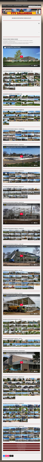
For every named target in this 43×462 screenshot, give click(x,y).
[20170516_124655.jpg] (12, 333)
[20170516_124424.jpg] (25, 329)
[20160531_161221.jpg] (6, 84)
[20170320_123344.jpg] (6, 189)
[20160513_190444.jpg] (18, 100)
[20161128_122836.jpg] (25, 132)
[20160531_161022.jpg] (37, 81)
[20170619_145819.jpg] (12, 345)
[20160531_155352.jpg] (12, 81)
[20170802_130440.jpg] (31, 390)
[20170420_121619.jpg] (6, 273)
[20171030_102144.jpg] (25, 406)
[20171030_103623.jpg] (25, 417)
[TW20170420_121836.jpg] (31, 287)
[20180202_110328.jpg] (37, 429)
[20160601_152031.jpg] (6, 88)
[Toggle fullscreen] (39, 23)
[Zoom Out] (39, 34)
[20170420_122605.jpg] (18, 280)
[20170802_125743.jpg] (25, 383)
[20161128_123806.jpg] (31, 139)
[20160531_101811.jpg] (37, 100)
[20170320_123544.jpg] (25, 189)
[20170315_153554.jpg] (18, 177)
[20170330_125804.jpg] (6, 238)
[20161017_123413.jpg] (18, 116)
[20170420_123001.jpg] (25, 284)
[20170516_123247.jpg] (25, 322)
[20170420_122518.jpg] (6, 280)
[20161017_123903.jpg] (37, 116)
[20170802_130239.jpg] (6, 390)
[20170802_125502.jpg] (6, 383)
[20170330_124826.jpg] (12, 231)
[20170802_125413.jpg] (31, 379)
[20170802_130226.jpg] (37, 387)
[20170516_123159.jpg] (18, 322)
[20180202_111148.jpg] (18, 436)
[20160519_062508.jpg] (37, 74)
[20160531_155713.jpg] (31, 81)
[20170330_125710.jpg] (31, 235)
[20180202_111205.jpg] (25, 436)
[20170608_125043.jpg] (25, 341)
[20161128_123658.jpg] (12, 139)
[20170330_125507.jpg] (12, 235)
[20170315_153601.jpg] (25, 177)
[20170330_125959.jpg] (25, 238)
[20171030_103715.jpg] (37, 417)
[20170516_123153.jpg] (12, 322)
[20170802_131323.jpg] (37, 394)
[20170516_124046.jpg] (37, 325)
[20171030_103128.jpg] (37, 410)
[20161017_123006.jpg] (6, 112)
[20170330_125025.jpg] (25, 231)
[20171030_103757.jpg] (6, 420)
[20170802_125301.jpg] (18, 379)
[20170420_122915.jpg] (12, 284)
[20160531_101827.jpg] (6, 104)
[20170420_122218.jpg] (25, 276)
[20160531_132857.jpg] (37, 77)
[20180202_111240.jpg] (31, 436)
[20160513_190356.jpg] (37, 97)
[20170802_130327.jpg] (18, 390)
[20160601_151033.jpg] (25, 84)
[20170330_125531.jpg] (18, 235)
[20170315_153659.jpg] (12, 181)
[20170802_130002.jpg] (12, 387)
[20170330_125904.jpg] (18, 238)
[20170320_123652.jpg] (6, 193)
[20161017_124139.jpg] (6, 123)
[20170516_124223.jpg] (18, 329)
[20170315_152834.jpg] (12, 174)
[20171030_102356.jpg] (6, 410)
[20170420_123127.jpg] (6, 287)
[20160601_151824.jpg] (37, 84)
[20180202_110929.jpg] (37, 432)
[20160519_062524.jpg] (6, 77)
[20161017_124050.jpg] (25, 119)
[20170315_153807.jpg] (25, 181)
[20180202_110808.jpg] (18, 432)
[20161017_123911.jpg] (6, 119)
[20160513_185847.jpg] (12, 74)
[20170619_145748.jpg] (6, 345)
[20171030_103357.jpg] (37, 413)
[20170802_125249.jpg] (12, 379)
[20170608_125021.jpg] (12, 341)
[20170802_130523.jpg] (37, 390)
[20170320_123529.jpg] (18, 189)
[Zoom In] (39, 32)
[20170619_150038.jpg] (31, 345)
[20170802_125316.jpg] (25, 379)
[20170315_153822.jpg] (31, 181)
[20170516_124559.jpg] (37, 329)
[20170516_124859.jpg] (25, 333)
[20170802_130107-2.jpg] (18, 387)
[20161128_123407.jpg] (18, 135)
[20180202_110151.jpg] (31, 429)
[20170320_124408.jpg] (25, 196)
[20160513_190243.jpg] (6, 97)
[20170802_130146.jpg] (25, 387)
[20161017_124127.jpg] (37, 119)
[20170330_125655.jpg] (25, 235)
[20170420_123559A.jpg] (18, 287)
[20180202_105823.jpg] (12, 429)
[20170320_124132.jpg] (25, 193)
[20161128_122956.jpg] (37, 132)
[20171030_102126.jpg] (18, 406)
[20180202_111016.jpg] (6, 436)
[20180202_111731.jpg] (25, 439)
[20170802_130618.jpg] (6, 394)
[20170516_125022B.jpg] (37, 333)
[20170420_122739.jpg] (37, 280)
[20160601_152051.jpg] (12, 88)
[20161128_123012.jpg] (6, 135)
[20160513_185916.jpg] (25, 74)
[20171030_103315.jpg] (25, 413)
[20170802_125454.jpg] (37, 379)
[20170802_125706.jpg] (12, 383)
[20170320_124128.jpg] (18, 193)
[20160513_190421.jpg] (12, 100)
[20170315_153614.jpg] (31, 177)
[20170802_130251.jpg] (12, 390)
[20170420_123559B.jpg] (25, 287)
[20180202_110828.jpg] (25, 432)
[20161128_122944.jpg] (31, 132)
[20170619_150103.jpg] (37, 345)
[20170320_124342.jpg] (18, 196)
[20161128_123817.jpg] (37, 139)
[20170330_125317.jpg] (6, 235)
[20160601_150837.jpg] (12, 84)
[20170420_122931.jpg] (18, 284)
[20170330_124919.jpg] (18, 231)
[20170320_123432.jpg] (12, 189)
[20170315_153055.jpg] (37, 174)
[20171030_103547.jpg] (18, 417)
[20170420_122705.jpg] (31, 280)
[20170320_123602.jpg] (31, 189)
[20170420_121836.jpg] (18, 273)
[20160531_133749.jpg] (31, 104)
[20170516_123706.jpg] (12, 325)
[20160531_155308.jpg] (6, 81)
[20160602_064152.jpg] (37, 104)
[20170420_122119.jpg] (6, 276)
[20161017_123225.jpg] (37, 112)
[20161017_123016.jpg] (12, 112)
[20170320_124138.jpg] (31, 193)
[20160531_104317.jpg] (18, 77)
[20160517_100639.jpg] (31, 74)
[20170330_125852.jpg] (12, 238)
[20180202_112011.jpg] (37, 439)
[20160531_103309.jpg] (12, 77)
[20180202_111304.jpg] (37, 436)
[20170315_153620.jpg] (37, 177)
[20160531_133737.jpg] (25, 104)
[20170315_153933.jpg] (37, 181)
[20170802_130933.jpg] (25, 394)
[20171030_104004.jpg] (25, 420)
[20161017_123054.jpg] (18, 112)
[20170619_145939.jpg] (18, 345)
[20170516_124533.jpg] (31, 329)
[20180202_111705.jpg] (18, 439)
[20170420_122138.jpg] (12, 276)
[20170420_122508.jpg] (37, 276)
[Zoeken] (37, 5)
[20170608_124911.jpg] (6, 341)
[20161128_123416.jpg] (25, 135)
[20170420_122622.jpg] (25, 280)
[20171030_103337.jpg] (31, 413)
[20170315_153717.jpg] (18, 181)
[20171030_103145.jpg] (6, 413)
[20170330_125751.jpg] (37, 235)
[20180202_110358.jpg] (6, 432)
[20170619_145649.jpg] (37, 341)
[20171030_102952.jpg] (25, 410)
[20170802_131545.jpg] (12, 397)
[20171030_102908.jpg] (18, 410)
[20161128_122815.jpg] (12, 132)
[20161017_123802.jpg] (25, 116)
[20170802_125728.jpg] (18, 383)
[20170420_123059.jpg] (37, 284)
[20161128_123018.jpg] (12, 135)
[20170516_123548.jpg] (6, 325)
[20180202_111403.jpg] (6, 439)
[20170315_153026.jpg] (31, 174)
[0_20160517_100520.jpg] (6, 74)
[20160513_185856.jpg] (18, 74)
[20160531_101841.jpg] (12, 104)
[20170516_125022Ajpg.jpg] (31, 333)
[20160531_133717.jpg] (18, 104)
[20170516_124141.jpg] (6, 329)
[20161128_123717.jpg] (25, 139)
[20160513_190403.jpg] (6, 100)
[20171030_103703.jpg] (31, 417)
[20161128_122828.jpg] (18, 132)
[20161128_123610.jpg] (37, 135)
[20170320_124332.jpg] (12, 196)
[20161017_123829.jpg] (31, 116)
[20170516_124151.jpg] (12, 329)
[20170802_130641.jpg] (12, 394)
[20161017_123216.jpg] (31, 112)
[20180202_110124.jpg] (25, 429)
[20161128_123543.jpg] (31, 135)
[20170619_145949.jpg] (25, 345)
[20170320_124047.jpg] (12, 193)
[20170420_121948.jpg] (25, 273)
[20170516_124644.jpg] (6, 333)
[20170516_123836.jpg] (31, 325)
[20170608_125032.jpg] (18, 341)
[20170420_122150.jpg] (18, 276)
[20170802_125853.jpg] (37, 383)
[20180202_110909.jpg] (31, 432)
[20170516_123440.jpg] (37, 322)
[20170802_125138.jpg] (6, 379)
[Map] (21, 28)
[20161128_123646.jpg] (6, 139)
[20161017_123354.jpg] (6, 116)
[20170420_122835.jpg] (6, 284)
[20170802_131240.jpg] (31, 394)
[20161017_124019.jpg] (18, 119)
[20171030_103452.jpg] (12, 417)
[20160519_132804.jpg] (25, 100)
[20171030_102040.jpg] (12, 406)
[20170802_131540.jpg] (6, 397)
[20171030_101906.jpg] (6, 406)
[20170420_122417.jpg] (31, 276)
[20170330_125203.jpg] (31, 231)
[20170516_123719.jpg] (18, 325)
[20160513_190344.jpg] (31, 97)
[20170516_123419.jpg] (31, 322)
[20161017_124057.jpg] (31, 119)
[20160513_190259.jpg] (12, 97)
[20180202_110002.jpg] (18, 429)
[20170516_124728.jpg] (18, 333)
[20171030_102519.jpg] (12, 410)
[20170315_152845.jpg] (18, 174)
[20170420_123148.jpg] (12, 287)
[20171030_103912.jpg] (18, 420)
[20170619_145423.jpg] (31, 341)
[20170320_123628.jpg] (37, 189)
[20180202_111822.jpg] (31, 439)
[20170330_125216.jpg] (37, 231)
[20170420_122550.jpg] (12, 280)
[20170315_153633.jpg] (6, 181)
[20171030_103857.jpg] (12, 420)
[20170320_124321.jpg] (6, 196)
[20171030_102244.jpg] (37, 406)
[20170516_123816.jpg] (25, 325)
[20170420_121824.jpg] (12, 273)
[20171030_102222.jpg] (31, 406)
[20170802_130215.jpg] (31, 387)
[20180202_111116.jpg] (12, 436)
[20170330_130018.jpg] (31, 238)
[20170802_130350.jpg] (25, 390)
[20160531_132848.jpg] (31, 77)
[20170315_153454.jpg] (12, 177)
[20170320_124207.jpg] (37, 193)
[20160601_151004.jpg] (18, 84)
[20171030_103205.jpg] (12, 413)
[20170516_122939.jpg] (6, 322)
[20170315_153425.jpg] (6, 177)
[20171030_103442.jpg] (6, 417)
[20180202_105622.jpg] (6, 429)
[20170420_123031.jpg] (31, 284)
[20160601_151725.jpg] (31, 84)
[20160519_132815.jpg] (31, 100)
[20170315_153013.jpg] (25, 174)
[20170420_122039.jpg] (37, 273)
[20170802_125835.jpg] (31, 383)
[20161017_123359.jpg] (12, 116)
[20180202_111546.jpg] (12, 439)
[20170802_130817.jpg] (18, 394)
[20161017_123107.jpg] (25, 112)
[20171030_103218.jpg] (18, 413)
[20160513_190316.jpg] (25, 97)
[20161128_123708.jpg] (18, 139)
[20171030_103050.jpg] (31, 410)
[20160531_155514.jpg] (25, 81)
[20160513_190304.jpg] (18, 97)
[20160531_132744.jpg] (25, 77)
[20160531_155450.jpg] (18, 81)
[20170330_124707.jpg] (6, 231)
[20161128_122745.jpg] (6, 132)
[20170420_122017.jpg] (31, 273)
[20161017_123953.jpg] (12, 119)
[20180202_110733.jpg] (12, 432)
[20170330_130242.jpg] (37, 238)
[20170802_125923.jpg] (6, 387)
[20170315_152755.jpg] (6, 174)
